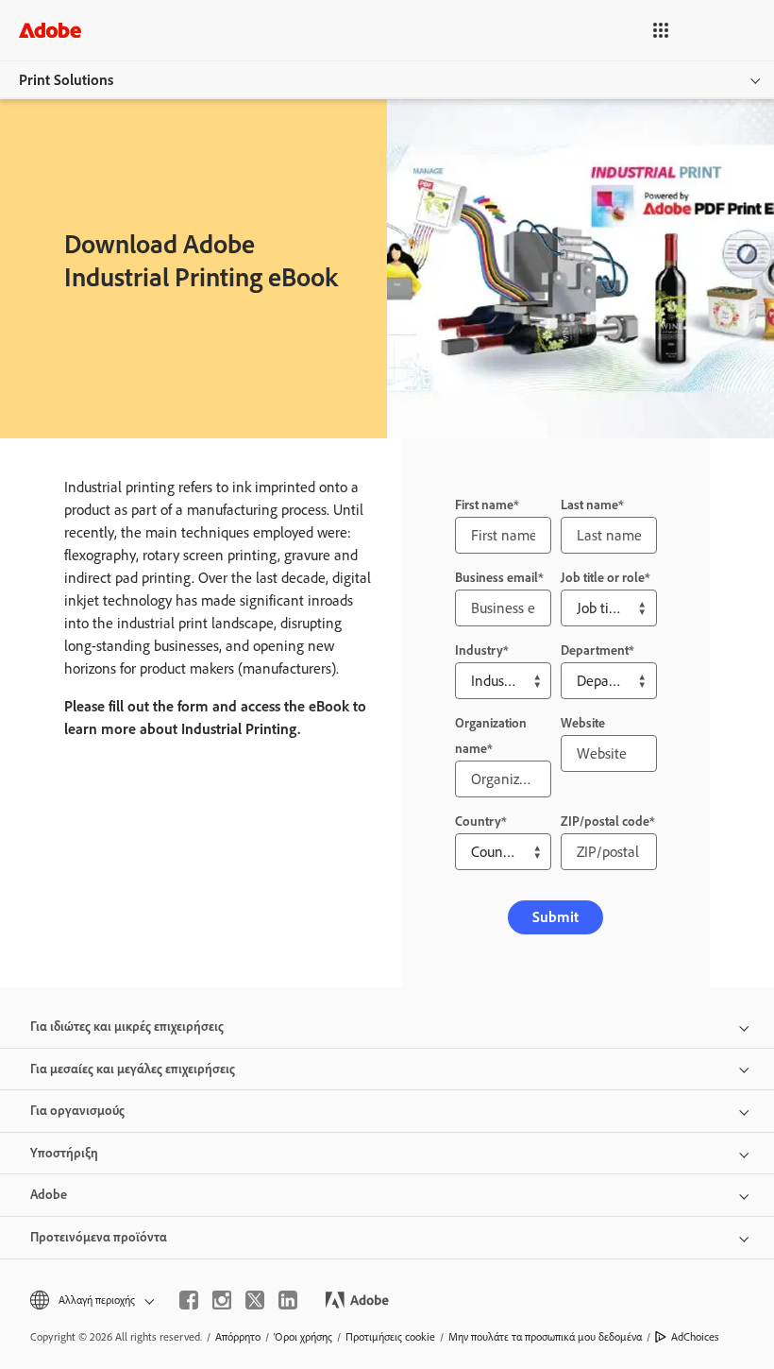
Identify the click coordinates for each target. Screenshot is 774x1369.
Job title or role (603, 578)
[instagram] (221, 1300)
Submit (555, 917)
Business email (496, 578)
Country (478, 821)
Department (595, 650)
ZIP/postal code (605, 821)
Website (583, 723)
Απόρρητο (238, 1336)
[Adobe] (50, 30)
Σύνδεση (724, 30)
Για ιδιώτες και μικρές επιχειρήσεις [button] (127, 1026)
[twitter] (254, 1300)
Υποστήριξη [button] (64, 1153)
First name (484, 505)
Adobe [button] (48, 1195)
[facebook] (188, 1300)
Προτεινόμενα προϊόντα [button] (98, 1237)
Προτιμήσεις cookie (390, 1336)
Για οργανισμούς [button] (77, 1111)
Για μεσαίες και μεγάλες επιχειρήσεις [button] (132, 1069)
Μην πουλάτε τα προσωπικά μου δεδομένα (545, 1336)
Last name (589, 505)
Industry (479, 650)
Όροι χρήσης (303, 1336)
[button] (661, 30)
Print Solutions (66, 80)
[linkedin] (287, 1300)
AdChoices (695, 1336)
